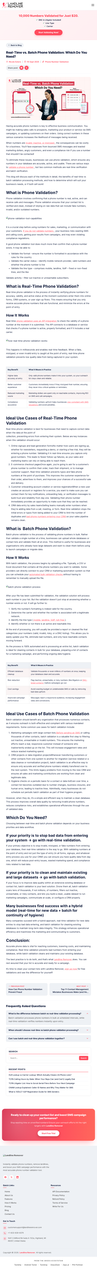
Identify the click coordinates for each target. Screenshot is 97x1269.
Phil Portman (77, 1265)
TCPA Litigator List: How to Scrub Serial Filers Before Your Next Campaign (42, 1083)
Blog (7, 1210)
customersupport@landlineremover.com (25, 1227)
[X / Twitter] (11, 1177)
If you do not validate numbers (38, 231)
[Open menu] (93, 5)
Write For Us (57, 1207)
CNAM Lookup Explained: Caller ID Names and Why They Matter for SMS (41, 1088)
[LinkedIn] (17, 1177)
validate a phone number (21, 167)
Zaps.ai (66, 1265)
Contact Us (10, 1214)
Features (9, 1199)
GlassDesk (55, 1265)
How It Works (10, 1203)
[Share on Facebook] (21, 68)
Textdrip (17, 1265)
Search (84, 1058)
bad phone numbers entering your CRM (46, 516)
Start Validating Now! (48, 32)
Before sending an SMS (68, 733)
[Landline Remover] (12, 5)
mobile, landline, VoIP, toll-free (49, 620)
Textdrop (43, 1265)
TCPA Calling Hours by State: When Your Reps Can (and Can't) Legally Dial (42, 1079)
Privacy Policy (58, 1195)
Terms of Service (60, 1203)
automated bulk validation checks (46, 574)
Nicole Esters (15, 62)
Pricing (8, 1207)
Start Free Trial (48, 1133)
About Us (9, 1195)
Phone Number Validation (57, 62)
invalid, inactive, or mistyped (40, 143)
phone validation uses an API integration (36, 321)
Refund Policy (58, 1199)
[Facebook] (5, 1177)
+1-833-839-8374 (16, 1233)
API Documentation (60, 1191)
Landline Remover (63, 959)
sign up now (71, 969)
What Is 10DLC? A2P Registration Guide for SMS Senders (34, 1092)
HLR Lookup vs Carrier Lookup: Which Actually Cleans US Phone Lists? (40, 1075)
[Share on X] (27, 68)
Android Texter (30, 1265)
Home (7, 1191)
